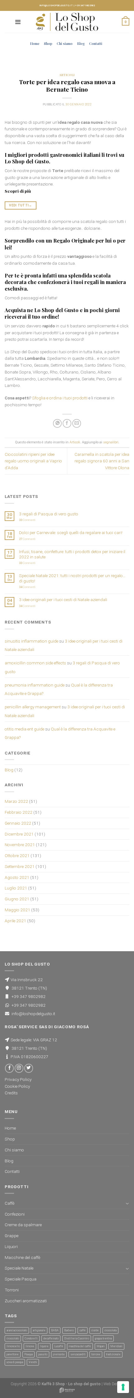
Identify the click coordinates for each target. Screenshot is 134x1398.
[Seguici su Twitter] (28, 1068)
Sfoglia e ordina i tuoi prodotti (60, 397)
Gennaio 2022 (18, 823)
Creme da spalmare (23, 1224)
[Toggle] (127, 1203)
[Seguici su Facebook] (9, 1068)
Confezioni (15, 1214)
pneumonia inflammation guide (35, 684)
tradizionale (113, 1354)
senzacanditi (78, 1354)
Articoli (67, 75)
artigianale (39, 1330)
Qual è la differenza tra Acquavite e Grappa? (60, 733)
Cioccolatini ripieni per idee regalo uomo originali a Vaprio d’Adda (33, 461)
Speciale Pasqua (20, 1278)
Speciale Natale (19, 1267)
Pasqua (28, 1354)
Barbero (69, 1330)
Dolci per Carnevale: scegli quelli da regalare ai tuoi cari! (70, 532)
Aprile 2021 (15, 920)
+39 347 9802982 (85, 5)
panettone (13, 1354)
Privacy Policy (18, 1079)
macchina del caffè (80, 1346)
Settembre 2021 (20, 866)
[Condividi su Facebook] (67, 423)
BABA (55, 1330)
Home (35, 43)
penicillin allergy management (33, 706)
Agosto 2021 (17, 877)
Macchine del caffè (22, 1257)
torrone (95, 1354)
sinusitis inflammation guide (31, 641)
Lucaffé (58, 1346)
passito (42, 1354)
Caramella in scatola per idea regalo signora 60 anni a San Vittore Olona (101, 461)
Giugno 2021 (17, 898)
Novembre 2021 (20, 844)
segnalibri (110, 442)
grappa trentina (103, 1338)
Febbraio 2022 (18, 812)
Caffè (9, 1203)
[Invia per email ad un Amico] (76, 423)
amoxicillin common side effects (35, 662)
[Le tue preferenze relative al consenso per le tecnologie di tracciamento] (123, 1387)
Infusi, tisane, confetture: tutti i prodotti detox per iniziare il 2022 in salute (72, 554)
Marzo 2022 (16, 801)
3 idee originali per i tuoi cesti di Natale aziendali (63, 599)
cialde (95, 1330)
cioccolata (110, 1330)
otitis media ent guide (24, 728)
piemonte (59, 1354)
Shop (48, 43)
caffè (82, 1330)
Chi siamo (65, 43)
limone (30, 1346)
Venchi (33, 1362)
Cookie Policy (17, 1086)
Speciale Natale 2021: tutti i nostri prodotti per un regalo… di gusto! (72, 578)
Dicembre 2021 (19, 834)
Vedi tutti (20, 205)
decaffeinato (51, 1338)
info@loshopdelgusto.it (56, 5)
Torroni (12, 1289)
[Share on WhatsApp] (57, 423)
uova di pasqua (15, 1362)
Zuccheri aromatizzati (26, 1300)
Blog (81, 43)
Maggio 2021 (17, 909)
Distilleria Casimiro (76, 1338)
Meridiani (116, 1346)
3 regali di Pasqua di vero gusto (48, 513)
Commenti (27, 520)
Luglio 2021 (16, 887)
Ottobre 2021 (17, 855)
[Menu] (18, 22)
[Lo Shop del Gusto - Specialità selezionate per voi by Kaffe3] (67, 22)
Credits (11, 1092)
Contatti (95, 43)
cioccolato (13, 1338)
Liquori (11, 1246)
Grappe (11, 1235)
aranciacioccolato (17, 1330)
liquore (44, 1346)
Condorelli (31, 1338)
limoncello (13, 1346)
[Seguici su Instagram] (19, 1068)
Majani (101, 1346)
